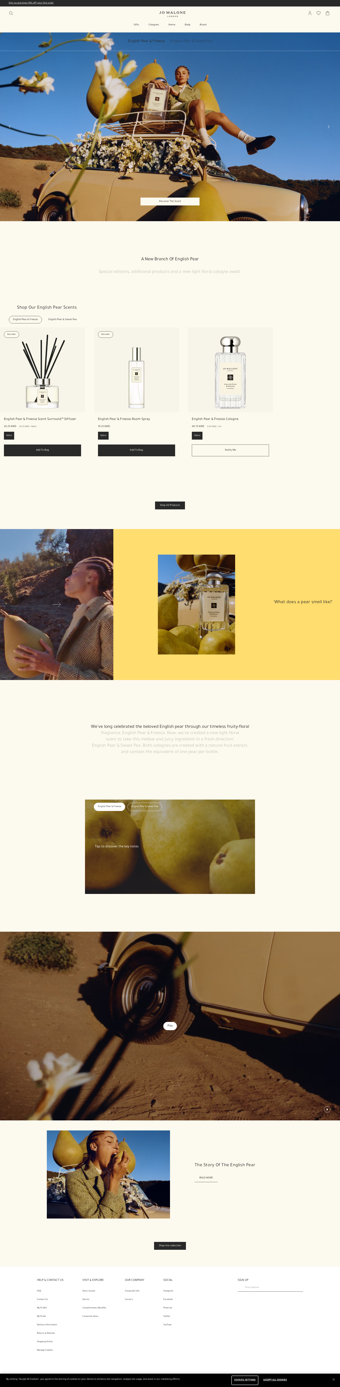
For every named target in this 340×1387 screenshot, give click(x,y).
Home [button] (171, 25)
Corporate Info (132, 1291)
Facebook (168, 1299)
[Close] (333, 1379)
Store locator (88, 1291)
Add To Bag (42, 450)
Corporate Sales (90, 1316)
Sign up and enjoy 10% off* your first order (31, 3)
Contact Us (42, 1299)
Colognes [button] (154, 25)
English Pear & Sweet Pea (191, 41)
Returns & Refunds (46, 1333)
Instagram (168, 1291)
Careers (129, 1299)
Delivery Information (47, 1325)
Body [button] (187, 25)
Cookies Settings (245, 1380)
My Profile (42, 1308)
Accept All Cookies (275, 1380)
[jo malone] (172, 14)
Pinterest (167, 1308)
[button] (149, 43)
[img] (310, 13)
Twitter (166, 1316)
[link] (42, 419)
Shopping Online (45, 1342)
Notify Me (230, 450)
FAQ (39, 1291)
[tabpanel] (170, 126)
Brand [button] (203, 25)
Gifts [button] (136, 25)
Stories (85, 1299)
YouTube (167, 1325)
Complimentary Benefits (94, 1308)
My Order (41, 1316)
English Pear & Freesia (146, 41)
